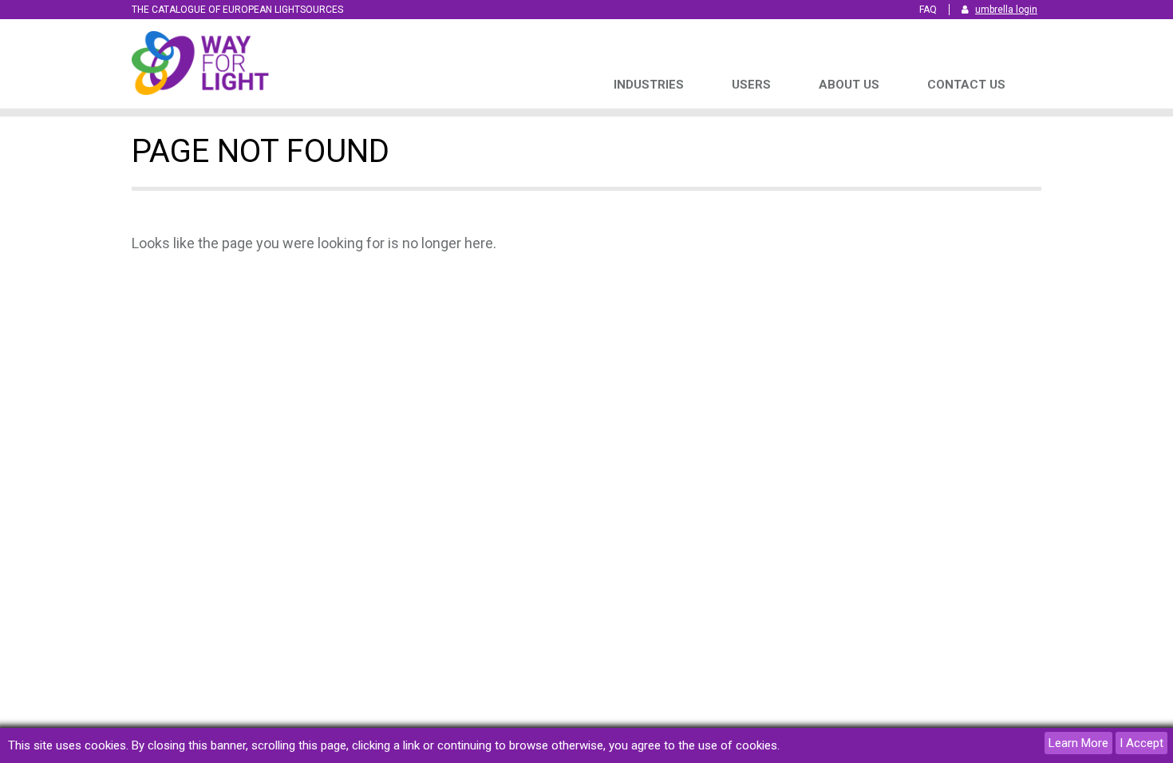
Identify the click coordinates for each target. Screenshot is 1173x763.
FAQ (928, 9)
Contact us (966, 84)
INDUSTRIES (649, 84)
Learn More (1078, 743)
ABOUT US (849, 84)
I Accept (1141, 743)
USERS (751, 84)
